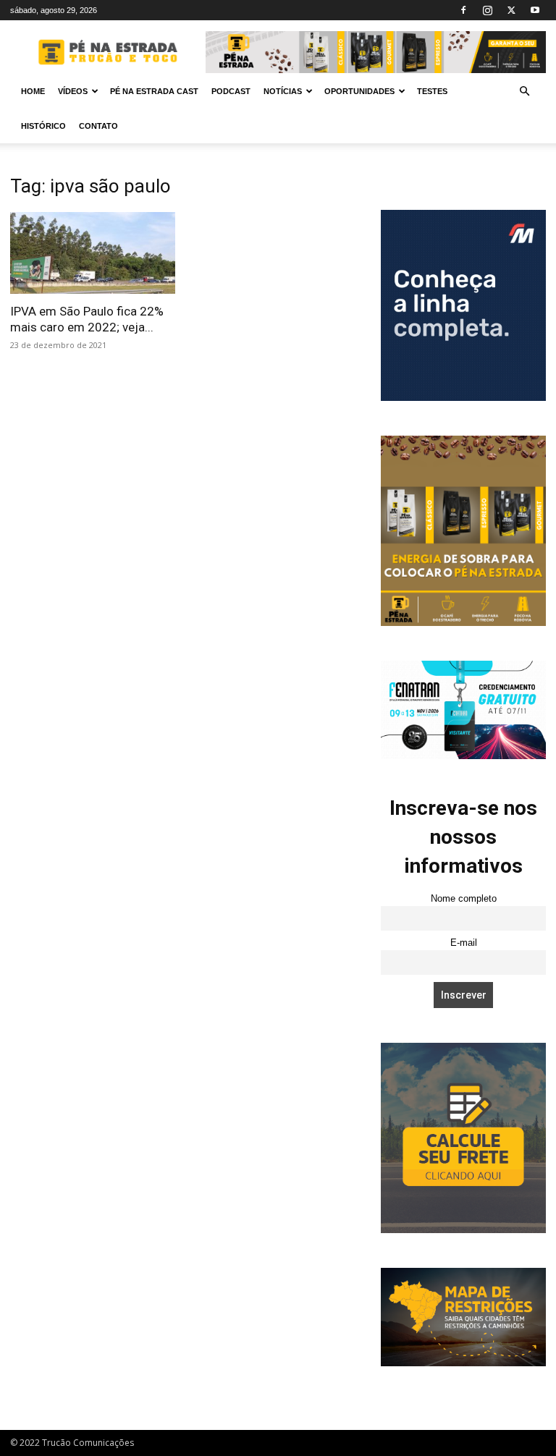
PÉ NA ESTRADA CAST (154, 91)
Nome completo (464, 899)
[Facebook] (463, 10)
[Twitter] (511, 10)
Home (33, 91)
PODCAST (230, 91)
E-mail (463, 943)
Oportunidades (359, 91)
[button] (524, 91)
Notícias (283, 91)
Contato (98, 126)
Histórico (43, 126)
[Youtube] (535, 10)
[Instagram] (487, 10)
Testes (432, 91)
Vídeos (73, 91)
